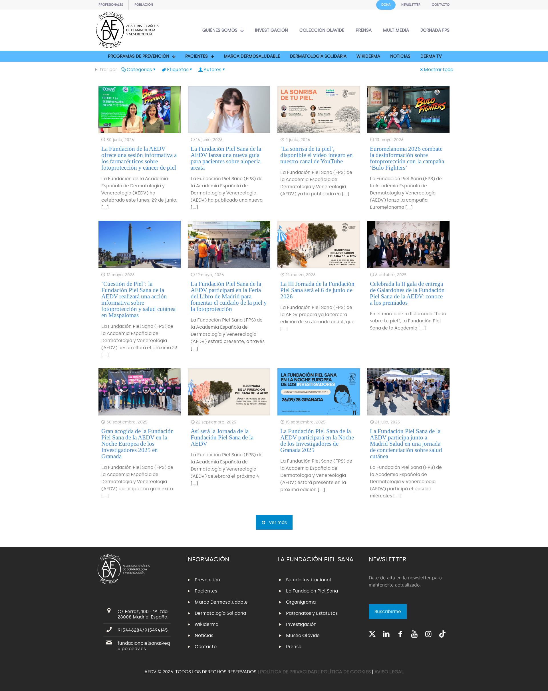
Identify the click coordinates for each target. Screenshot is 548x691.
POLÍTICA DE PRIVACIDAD (289, 671)
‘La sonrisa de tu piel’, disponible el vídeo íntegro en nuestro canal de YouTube (316, 155)
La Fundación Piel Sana (312, 591)
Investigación (301, 624)
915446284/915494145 (143, 630)
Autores (212, 69)
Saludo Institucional (308, 579)
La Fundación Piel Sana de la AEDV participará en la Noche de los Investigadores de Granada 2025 (317, 440)
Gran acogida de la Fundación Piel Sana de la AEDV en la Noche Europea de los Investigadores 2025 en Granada (137, 444)
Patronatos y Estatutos (312, 613)
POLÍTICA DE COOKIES (346, 671)
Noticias (204, 635)
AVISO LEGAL (389, 671)
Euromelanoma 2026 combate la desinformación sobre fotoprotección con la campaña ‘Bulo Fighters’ (407, 158)
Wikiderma (206, 624)
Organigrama (301, 602)
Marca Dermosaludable (221, 602)
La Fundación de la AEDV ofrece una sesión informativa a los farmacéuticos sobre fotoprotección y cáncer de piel (139, 158)
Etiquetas (177, 69)
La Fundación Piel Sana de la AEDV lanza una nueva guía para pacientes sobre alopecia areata (226, 158)
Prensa (293, 646)
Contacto (206, 646)
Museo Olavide (303, 635)
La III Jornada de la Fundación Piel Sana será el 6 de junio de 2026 (317, 290)
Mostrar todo (438, 69)
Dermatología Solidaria (220, 613)
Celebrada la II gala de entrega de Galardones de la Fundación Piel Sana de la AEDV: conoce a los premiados (407, 293)
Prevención (207, 579)
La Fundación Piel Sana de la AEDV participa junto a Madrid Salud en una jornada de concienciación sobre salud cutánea (406, 444)
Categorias (139, 69)
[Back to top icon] (521, 679)
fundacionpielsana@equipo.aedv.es (144, 645)
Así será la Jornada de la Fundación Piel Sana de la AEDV (222, 437)
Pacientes (206, 591)
